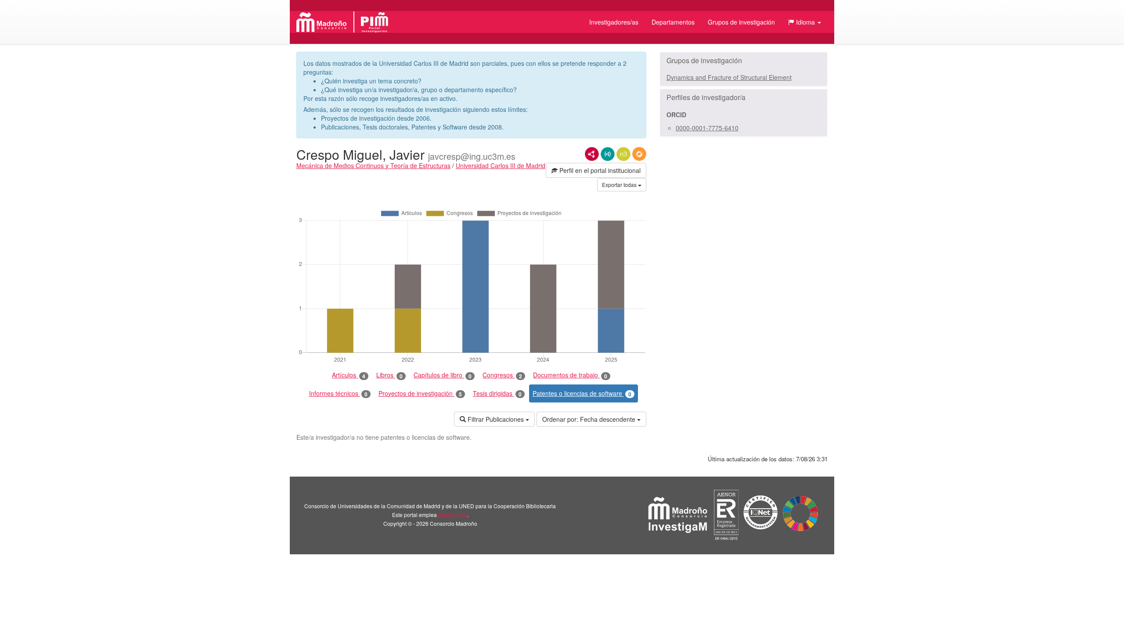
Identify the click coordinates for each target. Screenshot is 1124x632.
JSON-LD (608, 154)
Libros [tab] (389, 375)
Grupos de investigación (741, 22)
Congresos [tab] (502, 375)
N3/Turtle (623, 154)
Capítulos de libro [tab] (443, 375)
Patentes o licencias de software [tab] (582, 393)
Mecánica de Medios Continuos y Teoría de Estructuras (373, 165)
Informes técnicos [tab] (338, 393)
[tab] (743, 60)
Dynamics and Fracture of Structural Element (729, 77)
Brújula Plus (452, 514)
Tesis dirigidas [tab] (497, 393)
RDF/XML (592, 154)
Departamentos (673, 22)
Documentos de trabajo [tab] (570, 375)
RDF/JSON (639, 154)
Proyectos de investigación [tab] (420, 393)
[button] (805, 22)
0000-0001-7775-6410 (707, 127)
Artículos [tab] (348, 375)
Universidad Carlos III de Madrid (500, 165)
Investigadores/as (613, 22)
